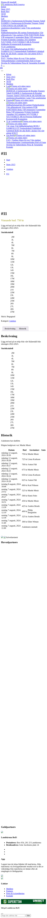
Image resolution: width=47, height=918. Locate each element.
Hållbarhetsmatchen (9, 32)
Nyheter (4, 40)
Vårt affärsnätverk (14, 107)
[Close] (2, 70)
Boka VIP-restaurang (33, 37)
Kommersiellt (16, 44)
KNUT (40, 54)
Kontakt (41, 63)
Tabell (42, 21)
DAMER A (6, 23)
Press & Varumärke (30, 63)
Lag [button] (8, 86)
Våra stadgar (30, 58)
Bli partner (22, 32)
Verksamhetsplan (8, 61)
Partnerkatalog (33, 32)
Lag (2, 18)
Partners (9, 891)
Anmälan (20, 40)
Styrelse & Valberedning (11, 63)
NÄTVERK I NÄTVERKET (14, 42)
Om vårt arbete (30, 54)
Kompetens (26, 44)
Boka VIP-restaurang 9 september (22, 36)
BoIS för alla (6, 54)
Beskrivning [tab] (10, 329)
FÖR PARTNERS (32, 35)
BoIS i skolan (18, 54)
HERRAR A (6, 21)
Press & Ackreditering (15, 893)
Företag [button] (9, 100)
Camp (23, 28)
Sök (28, 916)
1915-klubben (30, 40)
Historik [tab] (22, 329)
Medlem (4, 16)
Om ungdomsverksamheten (14, 26)
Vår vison (5, 49)
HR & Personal (33, 42)
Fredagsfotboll (20, 51)
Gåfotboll (40, 51)
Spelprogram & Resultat (22, 21)
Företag (4, 30)
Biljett (3, 7)
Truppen (36, 21)
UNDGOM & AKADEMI (12, 25)
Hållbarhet (5, 44)
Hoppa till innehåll (8, 2)
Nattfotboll (31, 51)
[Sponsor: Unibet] (38, 903)
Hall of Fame (35, 61)
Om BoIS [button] (10, 135)
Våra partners (18, 35)
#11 (7, 174)
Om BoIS (5, 56)
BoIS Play (5, 11)
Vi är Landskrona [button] (13, 121)
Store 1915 (5, 9)
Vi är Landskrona (8, 47)
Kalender (12, 40)
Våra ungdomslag (33, 28)
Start (8, 160)
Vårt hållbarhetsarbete (19, 49)
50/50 (3, 14)
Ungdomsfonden (23, 61)
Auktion (9, 169)
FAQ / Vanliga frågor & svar (13, 58)
